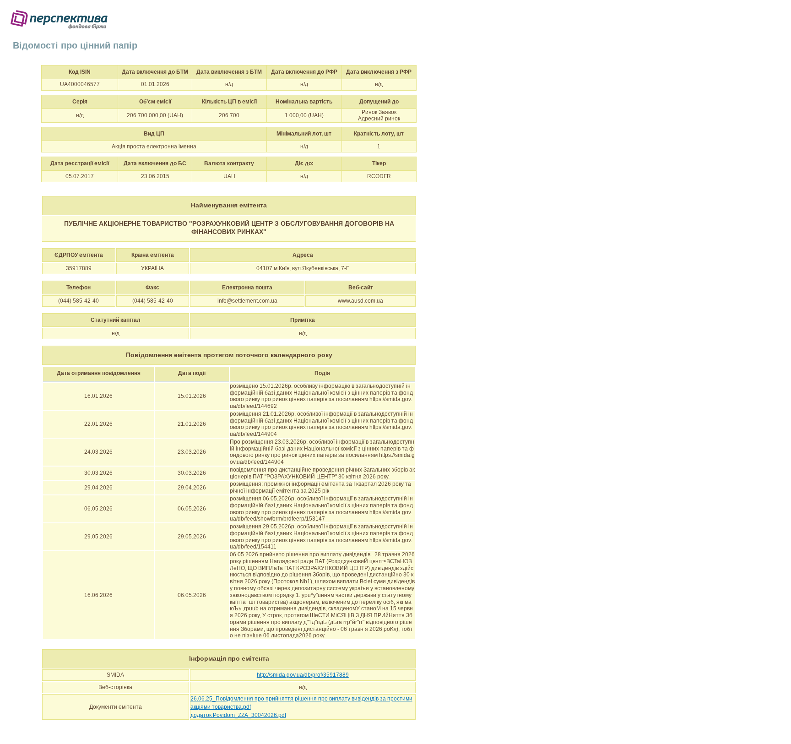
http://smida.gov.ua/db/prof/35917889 (303, 675)
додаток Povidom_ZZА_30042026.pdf (238, 715)
